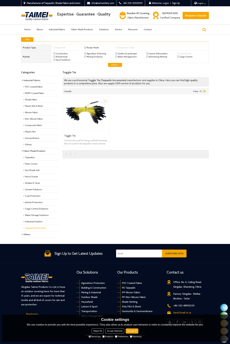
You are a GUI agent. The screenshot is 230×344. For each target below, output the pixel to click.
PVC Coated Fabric (132, 283)
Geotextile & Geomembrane (137, 311)
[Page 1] (66, 154)
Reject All (97, 331)
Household (87, 301)
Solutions (104, 29)
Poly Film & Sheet (131, 306)
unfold (114, 65)
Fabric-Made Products (82, 29)
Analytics (109, 336)
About (40, 29)
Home (27, 29)
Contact (148, 29)
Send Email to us (182, 312)
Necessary (96, 336)
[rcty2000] (224, 307)
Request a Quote (195, 15)
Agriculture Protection (93, 283)
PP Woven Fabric (131, 292)
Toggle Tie (70, 135)
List (200, 91)
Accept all (132, 331)
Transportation (89, 311)
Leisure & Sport (89, 306)
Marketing (137, 336)
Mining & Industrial (91, 292)
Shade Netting (129, 301)
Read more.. (32, 314)
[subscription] (174, 253)
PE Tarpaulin (128, 287)
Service (118, 29)
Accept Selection (115, 331)
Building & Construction (93, 287)
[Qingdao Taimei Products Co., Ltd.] (36, 15)
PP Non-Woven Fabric (134, 297)
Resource (133, 29)
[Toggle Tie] (85, 115)
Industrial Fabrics (57, 29)
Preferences (123, 336)
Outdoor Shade (89, 297)
